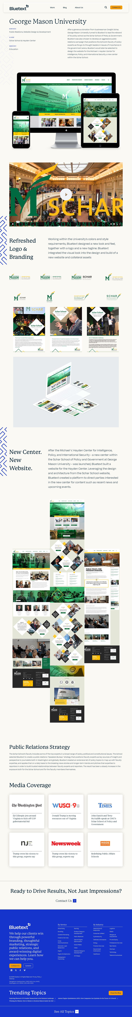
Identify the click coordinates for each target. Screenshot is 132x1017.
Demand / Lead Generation (62, 947)
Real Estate (113, 946)
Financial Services (98, 946)
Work (52, 7)
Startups (112, 949)
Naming (76, 928)
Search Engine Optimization (78, 940)
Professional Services (116, 943)
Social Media (78, 945)
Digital (60, 951)
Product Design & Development (79, 932)
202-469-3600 (29, 983)
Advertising (61, 928)
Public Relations (78, 936)
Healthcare (96, 954)
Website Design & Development (79, 952)
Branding (60, 931)
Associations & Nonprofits (97, 929)
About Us (79, 7)
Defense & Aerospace (99, 940)
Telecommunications (116, 955)
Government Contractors (97, 950)
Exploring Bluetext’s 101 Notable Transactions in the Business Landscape (31, 998)
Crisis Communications (63, 942)
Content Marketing (63, 935)
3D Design (77, 956)
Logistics (112, 928)
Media (111, 931)
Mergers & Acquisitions (113, 935)
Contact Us (116, 7)
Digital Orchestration (64, 954)
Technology (113, 952)
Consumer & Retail (98, 933)
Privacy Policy (36, 977)
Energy (95, 943)
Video (75, 948)
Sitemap (11, 979)
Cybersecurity (97, 936)
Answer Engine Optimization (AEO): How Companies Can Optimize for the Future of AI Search (87, 998)
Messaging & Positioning (61, 958)
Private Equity (114, 940)
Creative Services (63, 938)
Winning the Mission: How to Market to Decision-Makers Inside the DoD (31, 1001)
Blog (65, 7)
